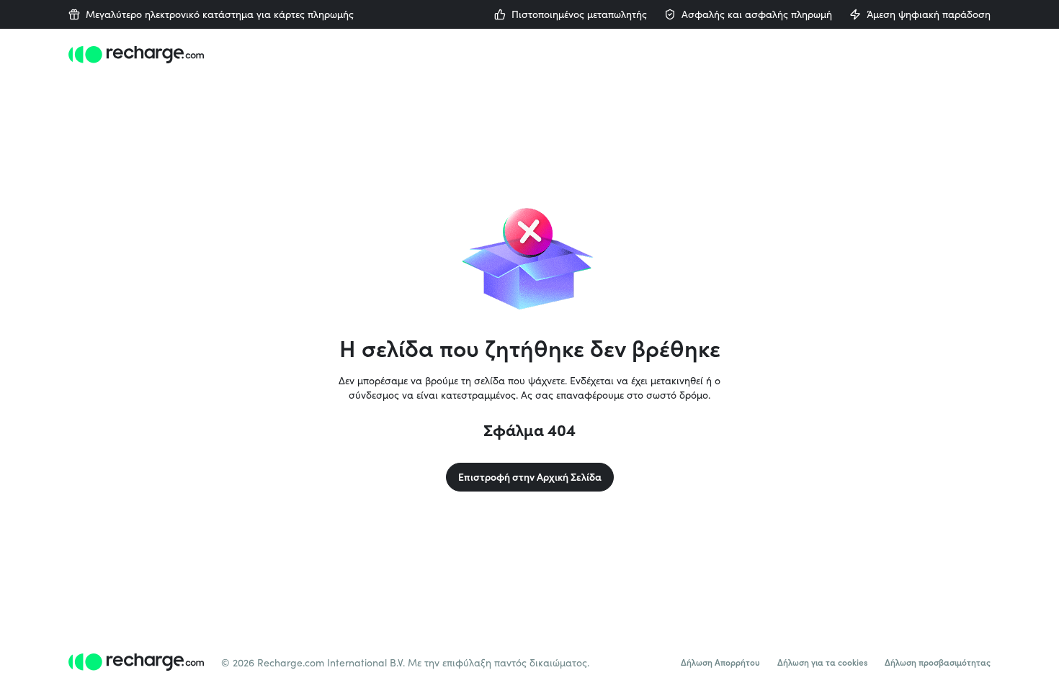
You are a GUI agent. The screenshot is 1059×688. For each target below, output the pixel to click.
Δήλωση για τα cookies (822, 662)
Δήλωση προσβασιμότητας (938, 662)
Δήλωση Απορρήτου (720, 662)
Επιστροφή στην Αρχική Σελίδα (530, 477)
